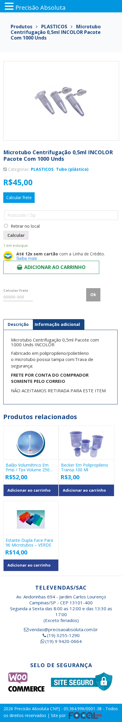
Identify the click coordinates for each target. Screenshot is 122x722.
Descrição (18, 324)
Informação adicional (57, 324)
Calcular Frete (15, 290)
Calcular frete (19, 197)
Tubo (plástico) (72, 169)
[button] (10, 6)
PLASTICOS (42, 169)
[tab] (18, 324)
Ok (93, 294)
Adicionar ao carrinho (55, 267)
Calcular (16, 235)
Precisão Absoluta (32, 708)
